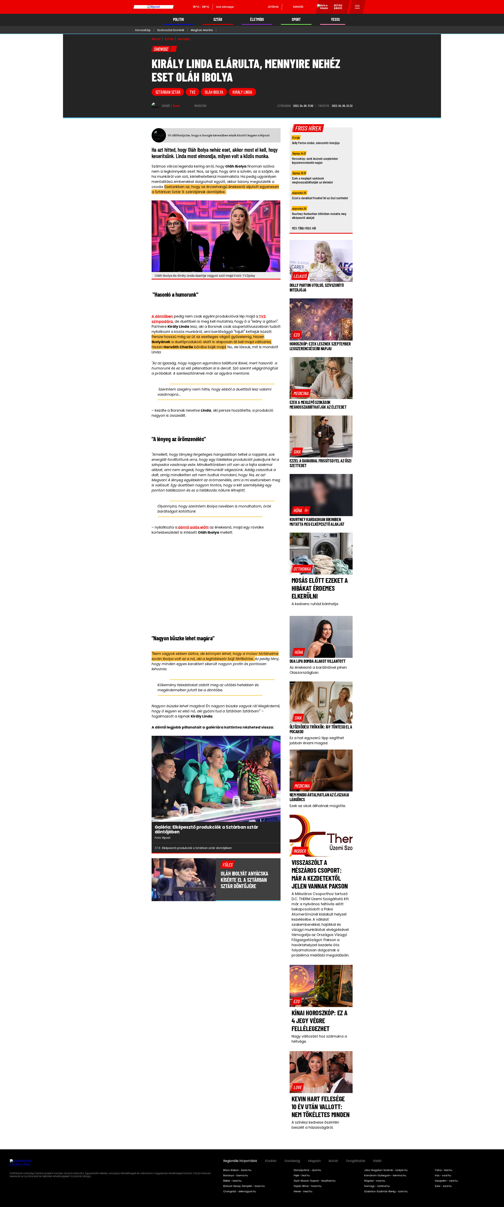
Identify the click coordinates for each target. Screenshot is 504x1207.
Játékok (273, 6)
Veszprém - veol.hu (446, 1180)
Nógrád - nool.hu (374, 1180)
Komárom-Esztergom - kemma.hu (385, 1175)
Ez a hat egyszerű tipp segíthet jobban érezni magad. (317, 740)
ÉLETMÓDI (257, 19)
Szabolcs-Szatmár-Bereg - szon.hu (386, 1191)
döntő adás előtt (193, 527)
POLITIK (178, 19)
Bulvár (333, 1161)
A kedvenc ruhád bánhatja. (315, 603)
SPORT (296, 19)
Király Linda (242, 92)
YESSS (335, 19)
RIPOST (156, 39)
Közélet (271, 1161)
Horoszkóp (143, 30)
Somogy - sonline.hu (377, 1186)
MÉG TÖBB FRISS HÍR (304, 228)
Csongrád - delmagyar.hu (239, 1191)
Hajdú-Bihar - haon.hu (307, 1186)
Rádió (377, 1161)
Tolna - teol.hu (443, 1170)
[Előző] (265, 848)
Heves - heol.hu (303, 1191)
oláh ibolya (214, 92)
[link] (300, 276)
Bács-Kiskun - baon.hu (237, 1170)
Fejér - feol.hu (302, 1175)
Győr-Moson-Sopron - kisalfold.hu (314, 1180)
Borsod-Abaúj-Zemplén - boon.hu (244, 1186)
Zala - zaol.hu (443, 1186)
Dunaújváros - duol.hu (307, 1170)
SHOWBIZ (183, 39)
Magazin (314, 1161)
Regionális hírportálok (240, 1161)
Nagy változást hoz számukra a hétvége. (319, 1039)
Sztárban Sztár (168, 92)
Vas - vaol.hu (443, 1175)
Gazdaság (292, 1161)
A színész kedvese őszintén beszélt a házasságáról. (315, 1125)
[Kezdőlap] (153, 7)
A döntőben (162, 316)
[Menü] (357, 7)
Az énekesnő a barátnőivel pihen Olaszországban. (318, 670)
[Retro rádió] (321, 7)
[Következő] (274, 848)
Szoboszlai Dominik (170, 30)
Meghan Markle (202, 30)
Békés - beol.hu (232, 1180)
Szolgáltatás (355, 1161)
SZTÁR (217, 19)
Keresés (298, 6)
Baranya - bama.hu (235, 1175)
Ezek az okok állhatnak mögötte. (318, 805)
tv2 (192, 92)
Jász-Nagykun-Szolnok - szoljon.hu (386, 1170)
